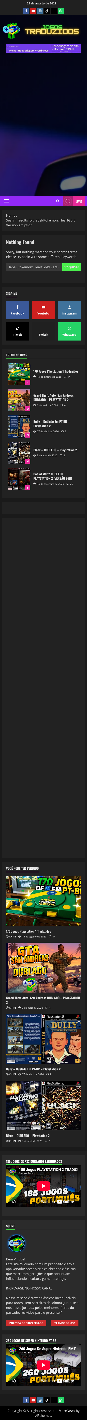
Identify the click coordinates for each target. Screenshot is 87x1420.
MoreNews (67, 1411)
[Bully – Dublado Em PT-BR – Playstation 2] (43, 1039)
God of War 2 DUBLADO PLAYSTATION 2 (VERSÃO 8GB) (19, 479)
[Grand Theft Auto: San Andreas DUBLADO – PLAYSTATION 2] (43, 968)
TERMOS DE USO (64, 1323)
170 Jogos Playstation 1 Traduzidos (19, 374)
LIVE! (79, 201)
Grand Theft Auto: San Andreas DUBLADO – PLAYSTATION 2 (19, 400)
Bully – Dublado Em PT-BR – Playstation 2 (19, 426)
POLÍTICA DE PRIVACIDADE (26, 1323)
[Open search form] (57, 201)
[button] (6, 201)
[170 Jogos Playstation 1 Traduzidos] (43, 901)
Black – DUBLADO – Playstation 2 (19, 453)
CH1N (12, 936)
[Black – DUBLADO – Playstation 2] (43, 1106)
